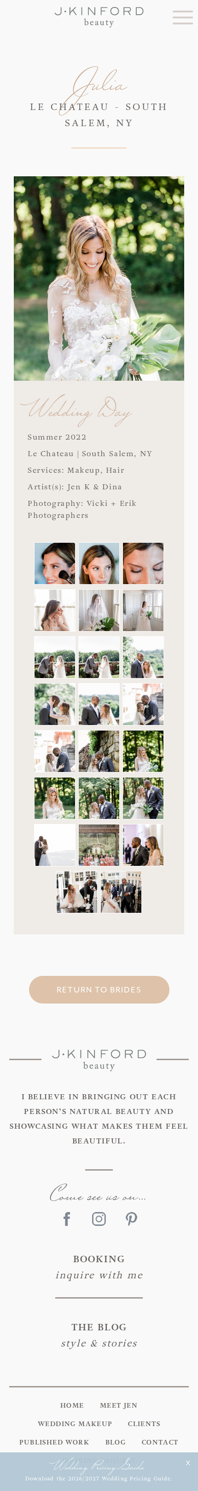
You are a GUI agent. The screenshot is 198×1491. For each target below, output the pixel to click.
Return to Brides (99, 990)
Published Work (54, 1442)
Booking (99, 1267)
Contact (160, 1442)
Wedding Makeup (75, 1424)
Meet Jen (119, 1405)
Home (72, 1405)
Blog (115, 1442)
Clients (144, 1424)
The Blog (99, 1335)
